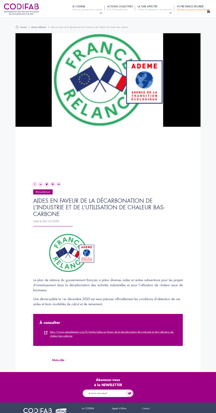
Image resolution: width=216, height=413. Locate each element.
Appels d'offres (119, 408)
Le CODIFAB (88, 408)
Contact (146, 408)
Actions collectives (38, 27)
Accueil (23, 27)
